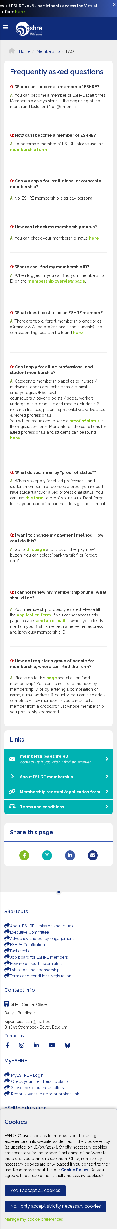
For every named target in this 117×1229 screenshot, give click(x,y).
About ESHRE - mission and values (41, 926)
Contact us (14, 1035)
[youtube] (52, 1045)
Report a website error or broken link (44, 1094)
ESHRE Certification (27, 944)
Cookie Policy (74, 1170)
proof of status (84, 421)
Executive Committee (29, 932)
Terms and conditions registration (40, 976)
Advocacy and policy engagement (42, 938)
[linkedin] (36, 1045)
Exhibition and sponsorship (35, 970)
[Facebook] (7, 1045)
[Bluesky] (67, 1045)
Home (24, 51)
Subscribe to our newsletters (37, 1087)
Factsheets (19, 951)
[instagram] (21, 1045)
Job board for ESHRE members (39, 957)
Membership (48, 51)
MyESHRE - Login (26, 1075)
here (20, 11)
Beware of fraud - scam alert (36, 963)
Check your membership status (39, 1081)
